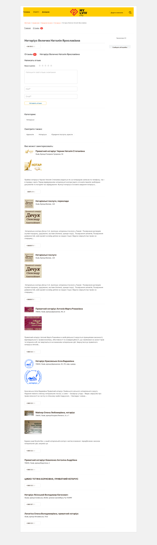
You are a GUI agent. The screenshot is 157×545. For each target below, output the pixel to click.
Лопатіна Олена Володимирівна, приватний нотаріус (51, 513)
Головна (26, 12)
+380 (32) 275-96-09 (33, 523)
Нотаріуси (57, 23)
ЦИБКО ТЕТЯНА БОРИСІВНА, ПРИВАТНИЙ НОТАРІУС (51, 479)
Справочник (36, 23)
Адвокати (30, 134)
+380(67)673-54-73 (33, 245)
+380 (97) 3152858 (33, 504)
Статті (36, 12)
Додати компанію (117, 12)
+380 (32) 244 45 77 (33, 469)
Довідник (46, 12)
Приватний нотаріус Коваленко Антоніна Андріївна (50, 460)
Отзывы (36, 28)
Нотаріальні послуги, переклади (52, 201)
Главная (27, 28)
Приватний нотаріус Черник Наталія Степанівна (60, 151)
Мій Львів (27, 23)
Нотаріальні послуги (46, 255)
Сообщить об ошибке (120, 47)
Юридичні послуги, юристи (62, 134)
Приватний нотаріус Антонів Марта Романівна (59, 309)
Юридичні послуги (47, 23)
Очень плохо (38, 65)
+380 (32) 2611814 (32, 352)
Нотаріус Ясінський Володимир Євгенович (46, 495)
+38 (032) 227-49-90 (33, 46)
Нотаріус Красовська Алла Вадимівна (55, 361)
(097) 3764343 (32, 192)
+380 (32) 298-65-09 (33, 403)
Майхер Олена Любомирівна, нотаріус (55, 412)
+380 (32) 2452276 (33, 485)
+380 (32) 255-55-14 (33, 451)
